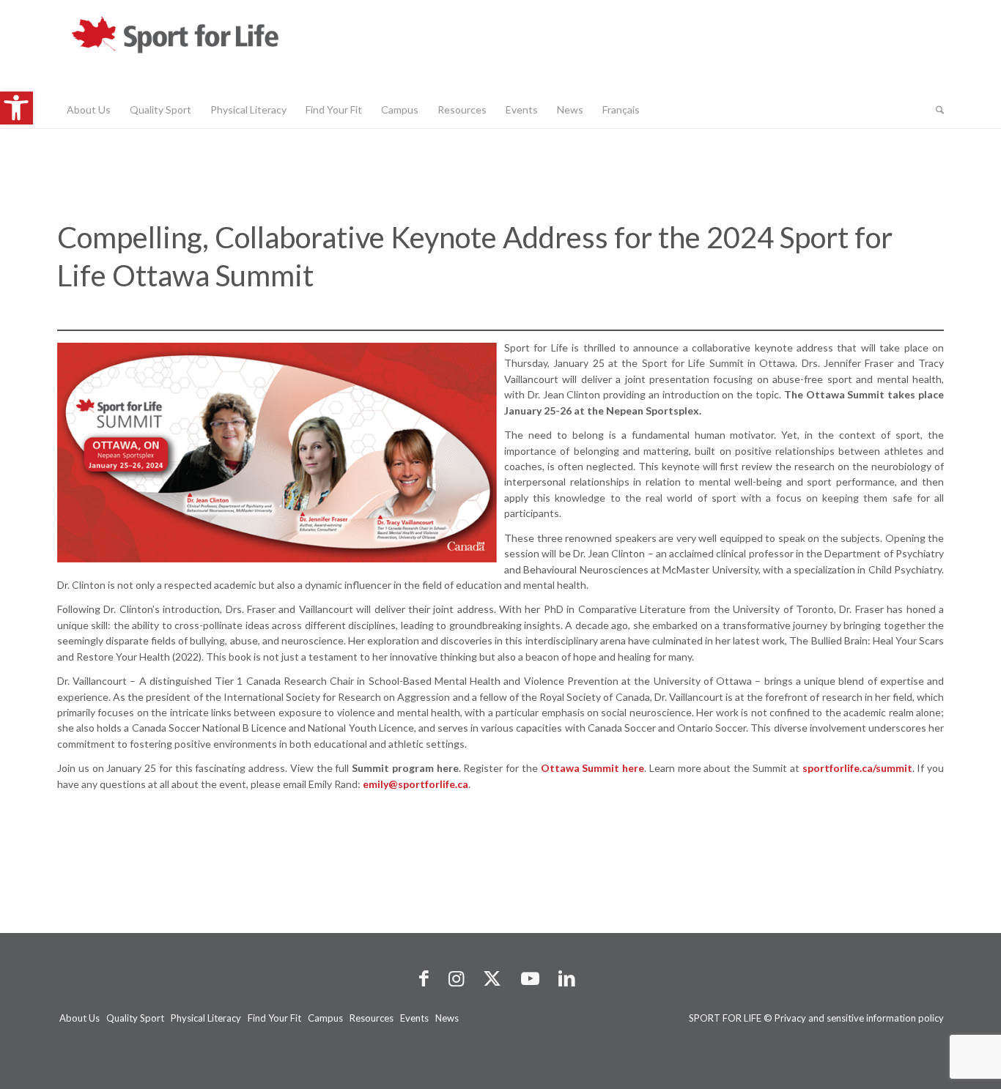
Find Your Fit (274, 1018)
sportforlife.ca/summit (857, 768)
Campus (325, 1018)
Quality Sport (135, 1018)
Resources (372, 1018)
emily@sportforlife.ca (415, 784)
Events (414, 1018)
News (447, 1018)
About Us (79, 1018)
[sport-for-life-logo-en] (203, 46)
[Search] (935, 110)
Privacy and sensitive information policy (859, 1018)
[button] (16, 108)
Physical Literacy (206, 1018)
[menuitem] (88, 110)
